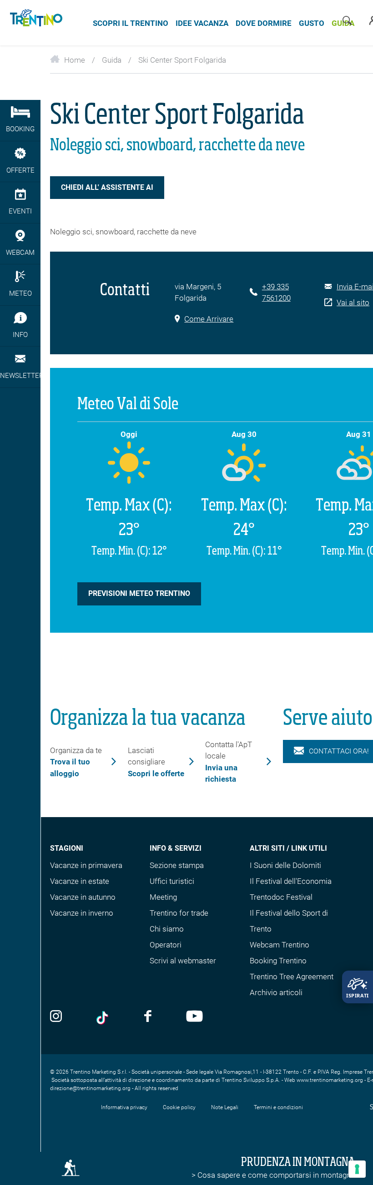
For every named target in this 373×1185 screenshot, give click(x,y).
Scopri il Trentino (130, 23)
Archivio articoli (276, 992)
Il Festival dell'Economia (291, 881)
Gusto (311, 23)
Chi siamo (167, 928)
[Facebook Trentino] (147, 1017)
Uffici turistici (172, 881)
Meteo (20, 293)
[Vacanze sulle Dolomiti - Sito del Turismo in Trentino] (34, 22)
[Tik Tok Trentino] (103, 1018)
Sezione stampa (177, 865)
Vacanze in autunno (83, 897)
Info (20, 335)
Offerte (20, 170)
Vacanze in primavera (86, 865)
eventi (20, 211)
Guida (111, 59)
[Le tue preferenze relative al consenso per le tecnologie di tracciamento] (357, 1169)
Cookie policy (179, 1107)
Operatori (165, 944)
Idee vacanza (202, 23)
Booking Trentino (278, 960)
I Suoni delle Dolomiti (285, 865)
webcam (20, 252)
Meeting (163, 897)
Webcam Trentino (279, 944)
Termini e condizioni (278, 1107)
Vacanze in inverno (81, 912)
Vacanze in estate (79, 881)
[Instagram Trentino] (56, 1017)
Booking (20, 129)
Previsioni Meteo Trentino (139, 593)
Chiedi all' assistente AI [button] (107, 187)
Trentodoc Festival (281, 897)
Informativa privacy (124, 1107)
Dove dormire (264, 23)
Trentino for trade (179, 912)
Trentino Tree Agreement (291, 976)
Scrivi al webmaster (183, 960)
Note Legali (224, 1107)
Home (74, 59)
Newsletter (20, 376)
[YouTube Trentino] (194, 1017)
